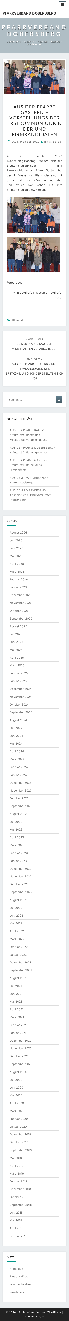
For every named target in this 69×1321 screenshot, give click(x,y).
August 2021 (18, 978)
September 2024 (21, 712)
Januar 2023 (18, 861)
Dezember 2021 (20, 962)
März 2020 (17, 1111)
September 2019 (21, 1150)
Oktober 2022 (19, 884)
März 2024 (17, 759)
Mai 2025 (16, 650)
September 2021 (21, 970)
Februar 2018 (18, 1236)
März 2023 (17, 845)
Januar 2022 (18, 954)
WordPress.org (19, 1292)
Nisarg (40, 1316)
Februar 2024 (19, 767)
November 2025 (21, 603)
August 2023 (18, 814)
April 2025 (17, 657)
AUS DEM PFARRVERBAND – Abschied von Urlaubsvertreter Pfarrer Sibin (30, 495)
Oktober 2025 (19, 610)
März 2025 (17, 665)
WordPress (54, 1312)
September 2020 (21, 1064)
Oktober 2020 (19, 1056)
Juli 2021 (16, 986)
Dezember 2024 (20, 688)
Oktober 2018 (19, 1197)
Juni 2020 (16, 1087)
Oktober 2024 (19, 704)
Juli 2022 (16, 908)
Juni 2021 (16, 993)
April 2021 (16, 1009)
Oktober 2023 (19, 798)
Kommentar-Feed (21, 1284)
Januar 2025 (18, 681)
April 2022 (17, 931)
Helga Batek (52, 142)
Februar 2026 (19, 579)
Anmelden (16, 1268)
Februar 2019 (18, 1181)
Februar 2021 (18, 1025)
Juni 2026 (16, 548)
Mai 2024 (16, 743)
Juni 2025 (16, 642)
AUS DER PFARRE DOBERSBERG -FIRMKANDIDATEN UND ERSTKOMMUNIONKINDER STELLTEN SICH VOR (34, 369)
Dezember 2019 (20, 1134)
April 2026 (17, 563)
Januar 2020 (18, 1126)
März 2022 (17, 939)
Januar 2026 (18, 587)
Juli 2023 (16, 822)
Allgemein (17, 320)
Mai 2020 (16, 1095)
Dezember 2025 (20, 595)
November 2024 (21, 696)
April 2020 (17, 1103)
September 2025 (21, 618)
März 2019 (17, 1173)
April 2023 (17, 837)
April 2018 (16, 1228)
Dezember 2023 (20, 782)
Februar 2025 (19, 673)
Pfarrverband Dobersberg (29, 13)
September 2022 (21, 892)
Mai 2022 (16, 923)
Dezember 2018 (20, 1189)
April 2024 (17, 751)
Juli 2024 (16, 728)
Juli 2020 (16, 1079)
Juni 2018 (16, 1212)
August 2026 (18, 532)
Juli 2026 (16, 540)
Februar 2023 (19, 853)
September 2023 (21, 806)
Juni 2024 (16, 736)
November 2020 (21, 1048)
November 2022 (21, 876)
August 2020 (18, 1072)
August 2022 (18, 900)
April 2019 (16, 1165)
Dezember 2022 (20, 868)
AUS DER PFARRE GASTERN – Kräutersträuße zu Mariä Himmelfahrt (30, 464)
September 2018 (21, 1205)
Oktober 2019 (19, 1142)
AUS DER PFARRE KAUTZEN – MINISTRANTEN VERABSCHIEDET (34, 344)
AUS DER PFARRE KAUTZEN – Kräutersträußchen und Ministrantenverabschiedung (30, 434)
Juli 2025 (16, 634)
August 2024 (18, 720)
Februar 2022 (19, 947)
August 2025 (18, 626)
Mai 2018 (16, 1220)
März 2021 (17, 1017)
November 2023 (21, 790)
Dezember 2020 (20, 1040)
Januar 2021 (18, 1033)
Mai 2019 (16, 1158)
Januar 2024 (18, 775)
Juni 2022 (16, 915)
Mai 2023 (16, 829)
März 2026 (17, 571)
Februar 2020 (19, 1119)
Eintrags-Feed (19, 1276)
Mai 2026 (16, 556)
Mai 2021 (16, 1001)
